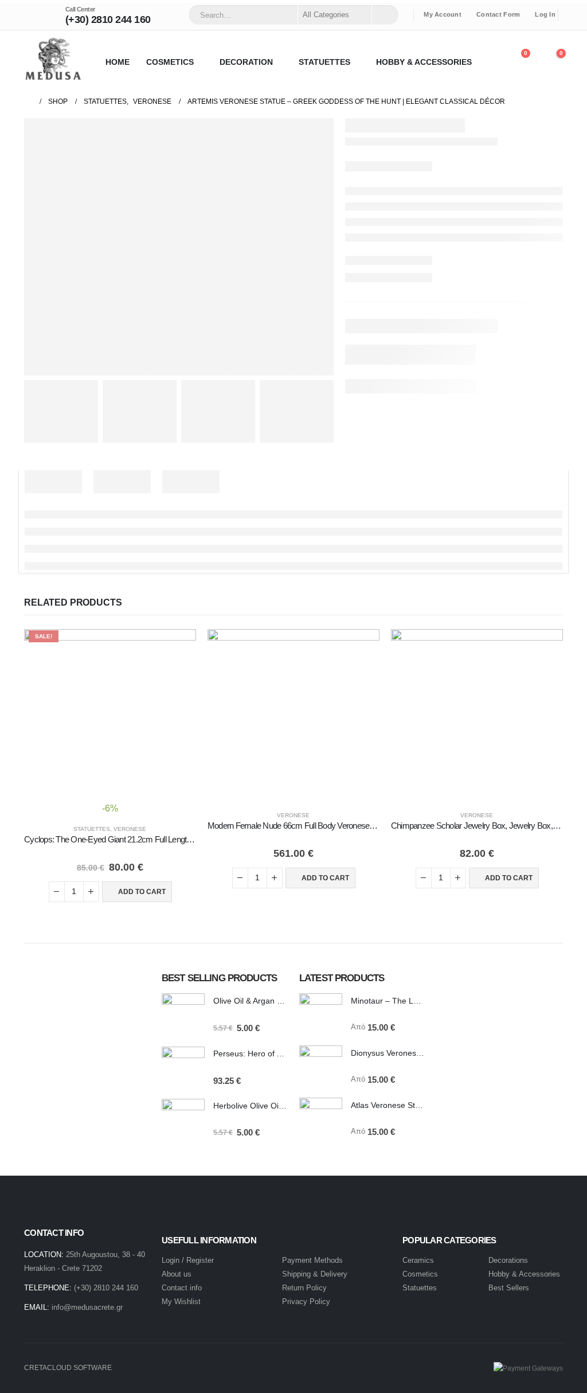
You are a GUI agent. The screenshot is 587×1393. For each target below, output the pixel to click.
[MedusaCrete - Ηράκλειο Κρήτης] (52, 58)
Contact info (182, 1287)
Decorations (508, 1260)
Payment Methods (312, 1260)
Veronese (130, 829)
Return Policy (304, 1287)
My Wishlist (181, 1301)
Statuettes (91, 829)
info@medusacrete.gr (87, 1307)
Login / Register (188, 1260)
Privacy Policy (306, 1301)
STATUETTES (324, 62)
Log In (545, 14)
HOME (117, 62)
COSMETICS (170, 62)
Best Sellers (508, 1287)
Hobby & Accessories (524, 1274)
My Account (442, 14)
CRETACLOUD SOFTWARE (68, 1367)
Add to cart (142, 892)
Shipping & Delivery (314, 1274)
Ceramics (418, 1260)
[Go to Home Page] (28, 101)
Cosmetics (421, 1274)
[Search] (384, 15)
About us (176, 1274)
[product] (293, 715)
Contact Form (498, 14)
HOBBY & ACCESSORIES (424, 62)
